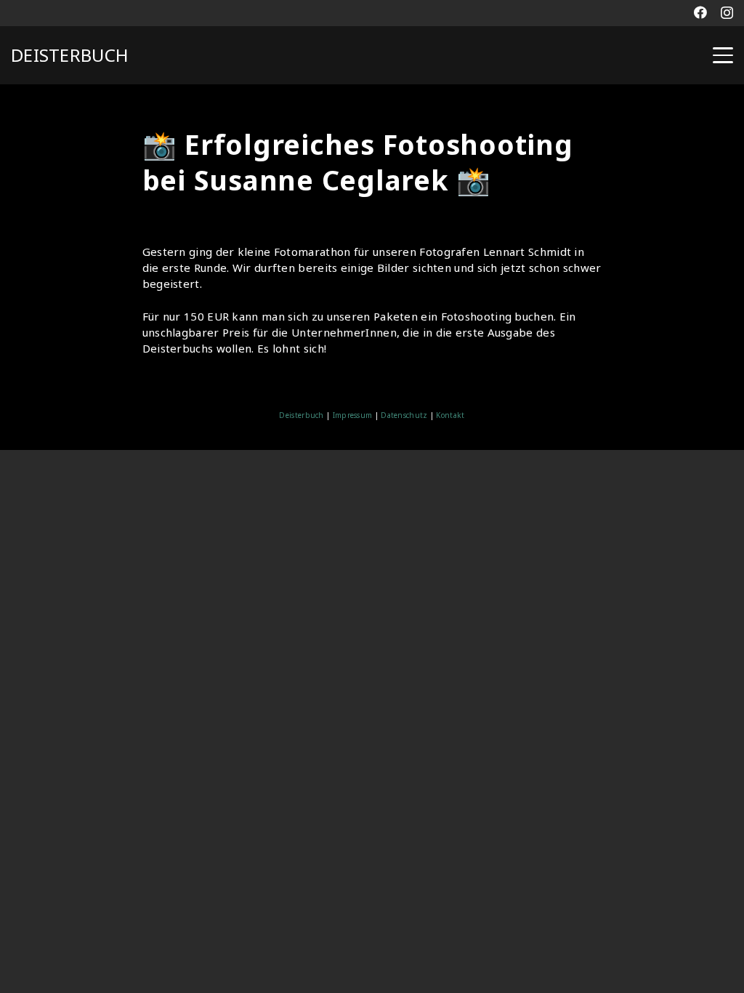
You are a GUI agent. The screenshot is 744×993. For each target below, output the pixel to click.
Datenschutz (404, 415)
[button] (723, 55)
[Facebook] (700, 12)
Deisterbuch (301, 415)
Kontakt (449, 415)
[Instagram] (727, 13)
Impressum (353, 415)
